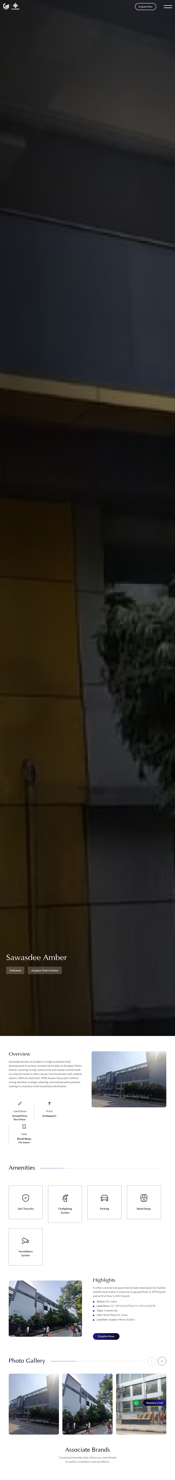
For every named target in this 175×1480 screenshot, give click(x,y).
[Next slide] (162, 1361)
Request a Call (154, 1402)
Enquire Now (145, 6)
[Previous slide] (151, 1361)
